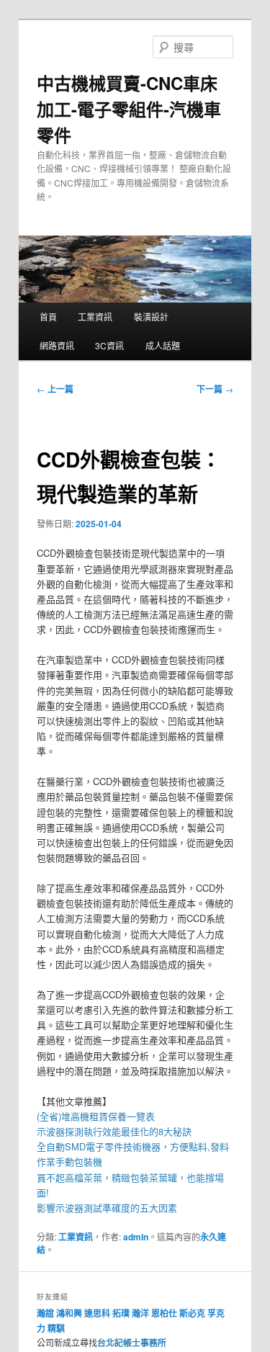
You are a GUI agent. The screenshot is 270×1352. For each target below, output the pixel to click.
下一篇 (215, 388)
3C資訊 (109, 345)
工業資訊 (95, 316)
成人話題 (162, 345)
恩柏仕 (164, 1313)
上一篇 (55, 388)
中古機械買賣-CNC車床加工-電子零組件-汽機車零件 (129, 109)
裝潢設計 (151, 316)
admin (135, 1236)
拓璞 (121, 1313)
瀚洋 (140, 1313)
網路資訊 (57, 345)
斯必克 (192, 1313)
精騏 (57, 1328)
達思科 (97, 1313)
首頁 (48, 316)
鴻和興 (69, 1313)
